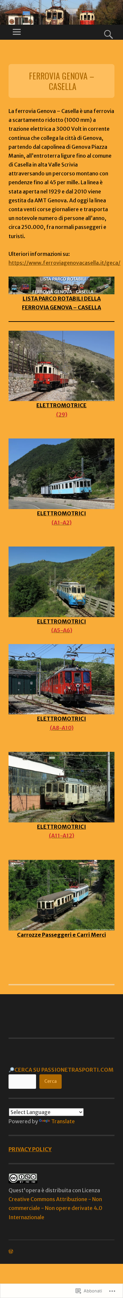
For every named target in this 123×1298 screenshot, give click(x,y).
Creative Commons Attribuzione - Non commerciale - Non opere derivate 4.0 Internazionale (55, 1208)
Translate (63, 1121)
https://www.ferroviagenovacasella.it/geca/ (64, 262)
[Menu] (17, 32)
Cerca (50, 1081)
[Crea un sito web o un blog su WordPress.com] (11, 1252)
